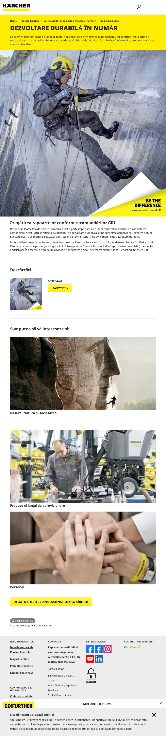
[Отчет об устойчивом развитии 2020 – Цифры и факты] (26, 294)
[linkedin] (99, 659)
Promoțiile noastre (21, 666)
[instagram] (107, 649)
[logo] (132, 648)
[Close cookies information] (154, 715)
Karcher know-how (21, 673)
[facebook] (90, 649)
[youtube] (90, 659)
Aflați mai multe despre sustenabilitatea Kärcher (51, 602)
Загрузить (60, 288)
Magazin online (19, 659)
